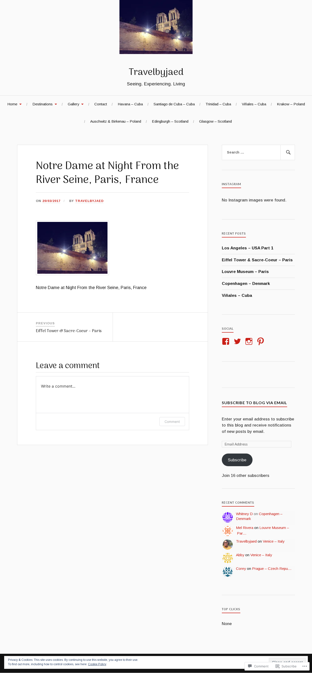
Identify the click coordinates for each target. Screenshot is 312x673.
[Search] (287, 152)
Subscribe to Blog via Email (254, 402)
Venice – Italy (273, 541)
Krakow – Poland (291, 104)
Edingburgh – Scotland (170, 121)
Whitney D (244, 514)
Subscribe (237, 460)
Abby (240, 555)
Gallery (73, 104)
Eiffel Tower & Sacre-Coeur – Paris (257, 260)
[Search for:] (258, 152)
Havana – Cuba (130, 104)
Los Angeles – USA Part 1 (247, 248)
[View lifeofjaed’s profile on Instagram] (249, 341)
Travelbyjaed (156, 72)
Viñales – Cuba (254, 104)
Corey (241, 568)
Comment (172, 421)
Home (12, 104)
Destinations (42, 104)
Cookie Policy (97, 664)
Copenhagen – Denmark (246, 283)
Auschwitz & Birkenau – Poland (115, 121)
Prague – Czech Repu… (272, 568)
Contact (100, 104)
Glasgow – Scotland (215, 121)
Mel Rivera (244, 528)
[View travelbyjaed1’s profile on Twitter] (238, 341)
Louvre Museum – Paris (245, 271)
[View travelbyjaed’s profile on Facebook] (226, 341)
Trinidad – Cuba (218, 104)
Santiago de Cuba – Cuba (174, 104)
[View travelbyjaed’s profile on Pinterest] (261, 341)
